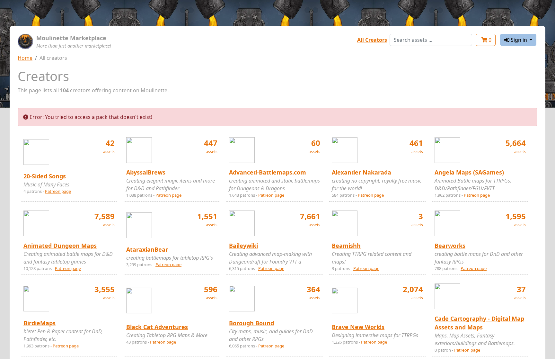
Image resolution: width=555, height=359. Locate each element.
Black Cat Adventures (157, 327)
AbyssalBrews (145, 172)
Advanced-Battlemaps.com (267, 172)
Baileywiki (243, 245)
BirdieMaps (39, 323)
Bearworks (450, 245)
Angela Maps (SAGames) (469, 172)
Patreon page (58, 191)
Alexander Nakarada (361, 172)
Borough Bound (251, 323)
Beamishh (346, 245)
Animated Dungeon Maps (60, 245)
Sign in (518, 39)
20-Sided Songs (44, 176)
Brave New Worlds (358, 327)
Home (25, 57)
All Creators (372, 39)
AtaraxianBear (147, 249)
